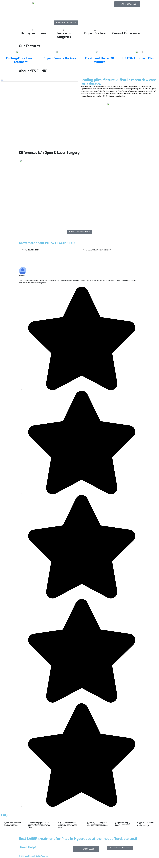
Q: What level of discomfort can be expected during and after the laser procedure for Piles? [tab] (39, 824)
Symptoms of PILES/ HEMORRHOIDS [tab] (97, 250)
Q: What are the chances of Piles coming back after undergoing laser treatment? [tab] (97, 824)
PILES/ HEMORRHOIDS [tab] (30, 250)
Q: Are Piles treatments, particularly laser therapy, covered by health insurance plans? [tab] (69, 824)
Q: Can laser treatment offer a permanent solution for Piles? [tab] (12, 824)
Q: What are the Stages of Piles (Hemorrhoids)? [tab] (145, 824)
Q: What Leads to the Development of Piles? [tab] (122, 824)
